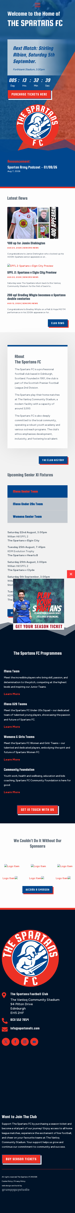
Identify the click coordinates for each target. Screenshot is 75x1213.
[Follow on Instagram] (25, 1042)
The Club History (53, 460)
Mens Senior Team (25, 491)
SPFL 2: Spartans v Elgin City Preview (31, 272)
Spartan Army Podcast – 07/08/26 (32, 167)
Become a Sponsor (38, 889)
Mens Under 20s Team (28, 504)
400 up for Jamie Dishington (26, 243)
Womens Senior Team (27, 516)
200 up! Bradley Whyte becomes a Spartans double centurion (36, 297)
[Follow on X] (6, 1042)
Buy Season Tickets (21, 1159)
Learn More (12, 694)
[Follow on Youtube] (34, 1042)
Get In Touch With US (37, 810)
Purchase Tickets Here (29, 94)
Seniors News (31, 248)
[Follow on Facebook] (15, 1042)
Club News (57, 323)
